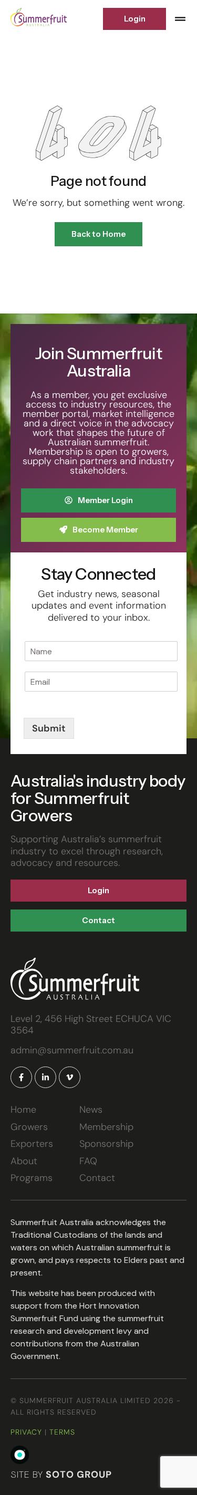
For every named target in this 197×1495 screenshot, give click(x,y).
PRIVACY (26, 1432)
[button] (180, 19)
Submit (49, 728)
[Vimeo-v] (69, 1077)
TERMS (62, 1432)
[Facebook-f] (21, 1077)
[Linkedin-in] (45, 1077)
